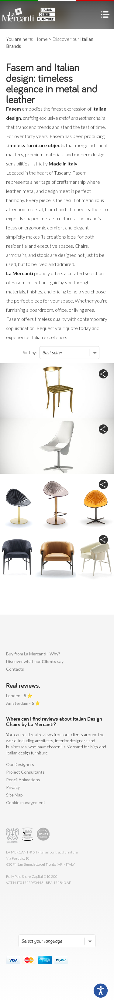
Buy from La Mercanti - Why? (33, 653)
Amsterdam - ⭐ (23, 703)
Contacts (15, 669)
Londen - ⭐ (19, 695)
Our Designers (20, 764)
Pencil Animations (23, 779)
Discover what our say (35, 661)
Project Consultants (25, 772)
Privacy (13, 787)
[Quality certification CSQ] (28, 835)
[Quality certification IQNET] (43, 835)
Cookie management (25, 802)
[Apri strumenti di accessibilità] (100, 990)
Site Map (14, 794)
